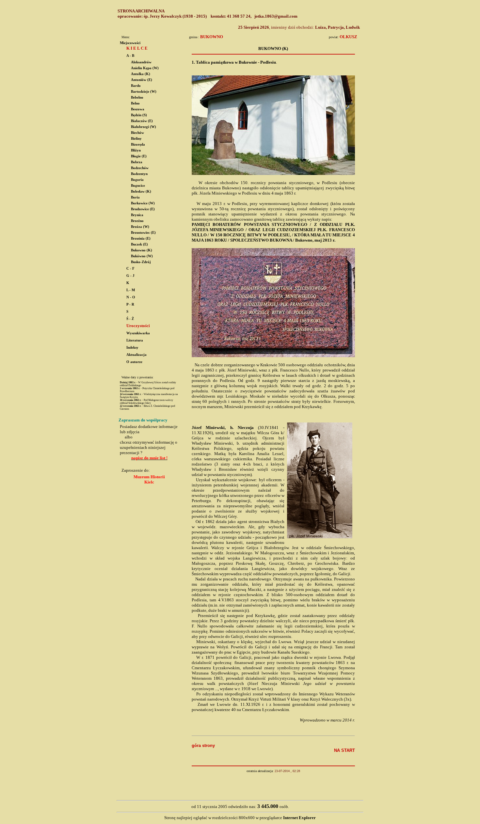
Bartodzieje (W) (143, 91)
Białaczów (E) (142, 121)
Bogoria (137, 180)
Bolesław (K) (141, 191)
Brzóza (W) (140, 227)
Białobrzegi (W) (143, 127)
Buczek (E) (139, 244)
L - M (130, 290)
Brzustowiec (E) (143, 232)
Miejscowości (130, 43)
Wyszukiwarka (137, 333)
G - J (130, 275)
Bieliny (136, 138)
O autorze (133, 362)
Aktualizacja (136, 355)
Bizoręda (138, 144)
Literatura (134, 340)
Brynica (137, 215)
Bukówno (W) (142, 256)
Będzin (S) (139, 115)
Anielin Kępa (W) (145, 68)
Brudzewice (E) (143, 209)
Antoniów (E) (141, 80)
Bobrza (136, 162)
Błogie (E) (139, 156)
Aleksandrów (141, 62)
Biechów (137, 133)
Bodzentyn (139, 174)
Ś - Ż (129, 319)
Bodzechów (140, 168)
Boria (135, 197)
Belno (135, 103)
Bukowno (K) (141, 250)
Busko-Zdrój (141, 262)
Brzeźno (137, 221)
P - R (129, 304)
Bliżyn (136, 150)
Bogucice (138, 185)
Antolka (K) (140, 74)
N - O (130, 297)
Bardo (136, 85)
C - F (130, 268)
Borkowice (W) (143, 203)
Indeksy (131, 347)
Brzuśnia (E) (141, 238)
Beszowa (137, 109)
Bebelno (137, 97)
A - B (129, 55)
